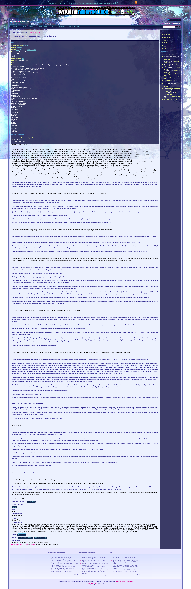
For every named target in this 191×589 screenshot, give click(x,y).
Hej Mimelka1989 (168, 70)
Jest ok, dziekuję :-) (169, 67)
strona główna (17, 32)
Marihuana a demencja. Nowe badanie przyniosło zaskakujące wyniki (94, 557)
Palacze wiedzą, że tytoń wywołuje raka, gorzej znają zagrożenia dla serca (63, 561)
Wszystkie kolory (18, 139)
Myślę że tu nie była (169, 64)
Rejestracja (176, 23)
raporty (15, 26)
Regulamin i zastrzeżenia (57, 26)
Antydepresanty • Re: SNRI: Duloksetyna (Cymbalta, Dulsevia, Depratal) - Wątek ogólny (125, 561)
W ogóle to (166, 96)
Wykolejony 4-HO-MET (141, 152)
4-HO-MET (26, 45)
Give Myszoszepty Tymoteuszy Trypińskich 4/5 (17, 520)
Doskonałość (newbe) (141, 164)
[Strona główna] (20, 21)
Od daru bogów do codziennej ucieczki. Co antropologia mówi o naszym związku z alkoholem (95, 571)
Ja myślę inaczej (168, 61)
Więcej (76, 574)
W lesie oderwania (140, 159)
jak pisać (23, 26)
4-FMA (24, 49)
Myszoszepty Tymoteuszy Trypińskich (24, 138)
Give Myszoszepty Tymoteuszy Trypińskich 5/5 (19, 520)
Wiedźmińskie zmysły (19, 141)
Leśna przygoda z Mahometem (143, 161)
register (32, 544)
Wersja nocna (174, 19)
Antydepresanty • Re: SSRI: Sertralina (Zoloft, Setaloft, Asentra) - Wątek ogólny (125, 570)
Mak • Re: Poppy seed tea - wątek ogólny (126, 565)
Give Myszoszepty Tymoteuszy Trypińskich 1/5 (12, 520)
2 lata (165, 88)
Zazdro (166, 74)
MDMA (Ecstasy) (31, 49)
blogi (25, 32)
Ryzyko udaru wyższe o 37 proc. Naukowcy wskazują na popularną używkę (64, 557)
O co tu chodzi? (42, 26)
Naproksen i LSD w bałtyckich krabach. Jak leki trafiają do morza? (94, 561)
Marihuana (19, 47)
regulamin (32, 26)
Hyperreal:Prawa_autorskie (124, 581)
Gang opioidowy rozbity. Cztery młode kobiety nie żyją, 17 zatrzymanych (63, 570)
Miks (23, 58)
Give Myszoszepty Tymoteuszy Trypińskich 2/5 (14, 520)
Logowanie (166, 23)
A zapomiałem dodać (169, 93)
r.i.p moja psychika (169, 90)
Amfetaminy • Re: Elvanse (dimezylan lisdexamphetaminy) (124, 557)
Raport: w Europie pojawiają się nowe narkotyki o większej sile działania (93, 567)
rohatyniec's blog (35, 32)
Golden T (166, 77)
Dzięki (165, 80)
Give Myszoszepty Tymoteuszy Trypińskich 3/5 (16, 520)
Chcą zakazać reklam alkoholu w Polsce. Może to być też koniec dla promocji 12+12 (64, 567)
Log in (26, 544)
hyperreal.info (92, 583)
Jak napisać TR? (73, 26)
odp (165, 55)
